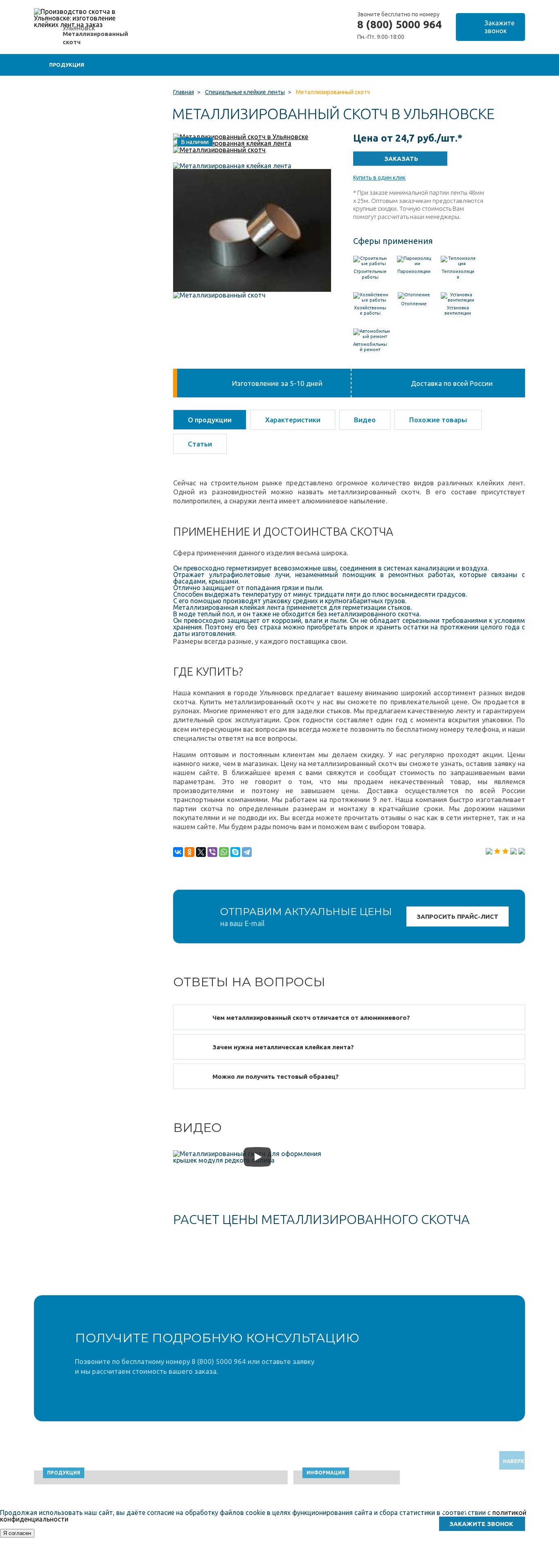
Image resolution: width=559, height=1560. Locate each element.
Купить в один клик (379, 177)
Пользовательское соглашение (458, 1556)
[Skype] (235, 852)
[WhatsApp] (224, 852)
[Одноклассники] (189, 852)
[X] (201, 852)
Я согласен (17, 1533)
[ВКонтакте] (178, 852)
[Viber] (212, 852)
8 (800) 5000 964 (399, 24)
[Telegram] (247, 852)
